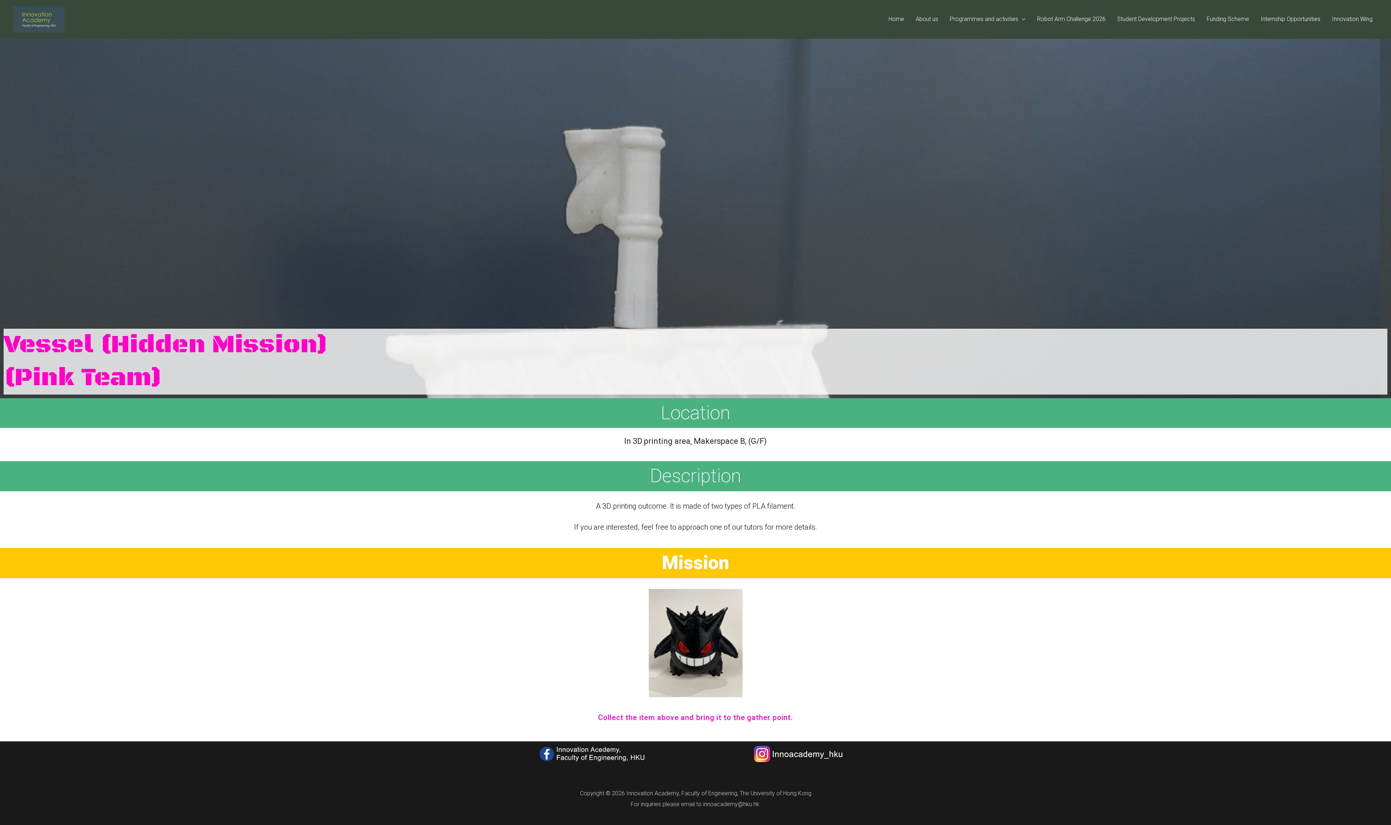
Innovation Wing (1352, 19)
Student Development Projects (1156, 19)
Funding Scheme (1228, 19)
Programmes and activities (984, 19)
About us (927, 19)
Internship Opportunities (1290, 19)
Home (896, 19)
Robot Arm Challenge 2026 (1071, 19)
